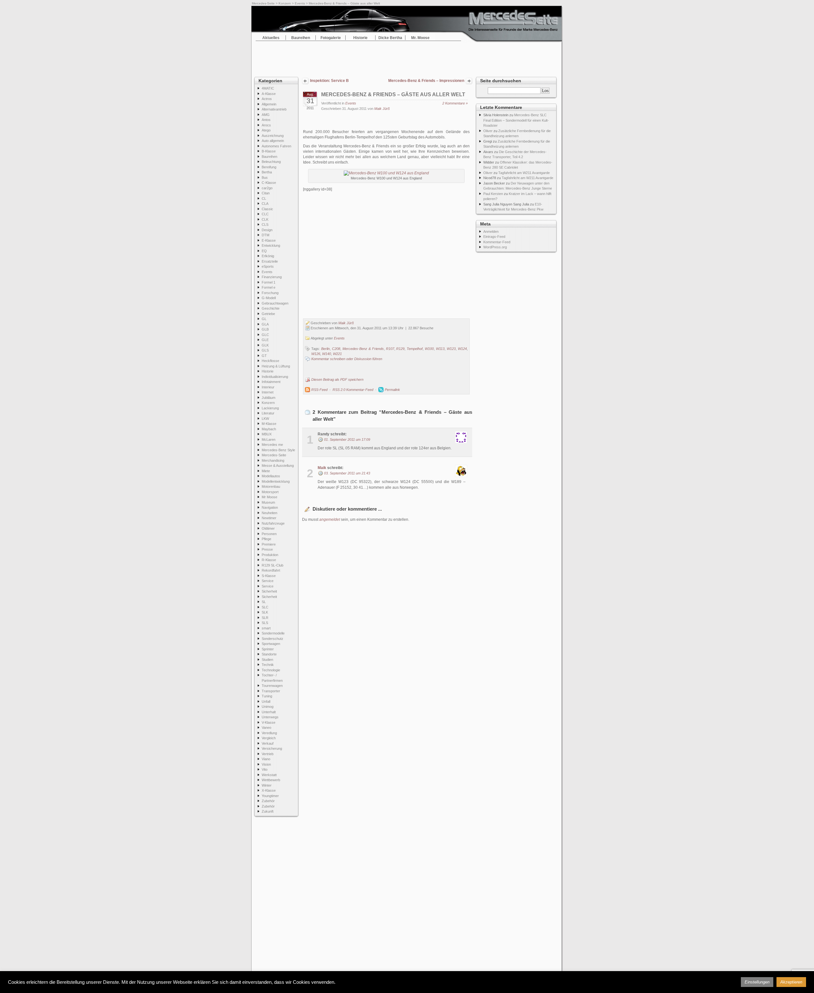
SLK (265, 612)
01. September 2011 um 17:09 (347, 439)
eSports (268, 266)
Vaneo (266, 727)
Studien (267, 659)
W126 (315, 354)
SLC (265, 607)
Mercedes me (272, 444)
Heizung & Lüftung (276, 366)
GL (264, 319)
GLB (265, 329)
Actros (267, 99)
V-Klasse (268, 722)
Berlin (325, 349)
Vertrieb (267, 754)
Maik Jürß (382, 109)
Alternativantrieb (274, 109)
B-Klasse (269, 151)
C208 (336, 349)
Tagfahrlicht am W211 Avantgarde (524, 173)
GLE (265, 340)
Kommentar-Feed (496, 242)
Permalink (392, 390)
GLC (265, 335)
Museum (268, 502)
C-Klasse (269, 183)
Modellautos (271, 476)
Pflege (266, 539)
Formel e (268, 287)
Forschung (270, 293)
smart (266, 628)
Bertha (267, 172)
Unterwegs (270, 717)
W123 (451, 349)
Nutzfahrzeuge (273, 523)
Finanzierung (272, 277)
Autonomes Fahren (276, 146)
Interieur (268, 387)
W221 (337, 354)
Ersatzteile (270, 261)
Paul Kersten (493, 194)
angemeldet (329, 519)
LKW (265, 418)
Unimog (267, 706)
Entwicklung (271, 245)
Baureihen (300, 38)
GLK (265, 345)
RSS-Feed (319, 390)
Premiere (269, 544)
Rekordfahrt (271, 570)
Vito (264, 769)
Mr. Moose (420, 38)
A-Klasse (269, 94)
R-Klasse (269, 560)
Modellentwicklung (276, 481)
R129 (400, 349)
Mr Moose (269, 497)
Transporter (271, 691)
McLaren (268, 439)
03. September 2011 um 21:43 (347, 473)
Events (300, 3)
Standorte (269, 654)
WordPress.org (495, 247)
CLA (265, 203)
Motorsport (270, 492)
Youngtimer (270, 796)
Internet (267, 392)
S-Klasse (269, 576)
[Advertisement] (407, 57)
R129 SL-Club (272, 565)
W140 (326, 354)
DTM (265, 235)
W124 (462, 349)
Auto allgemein (273, 141)
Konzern (285, 3)
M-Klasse (269, 424)
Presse (267, 549)
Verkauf (267, 743)
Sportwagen (271, 644)
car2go (267, 188)
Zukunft (267, 811)
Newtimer (269, 518)
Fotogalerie (331, 38)
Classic (267, 209)
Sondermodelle (273, 633)
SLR (265, 618)
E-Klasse (269, 240)
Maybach (269, 429)
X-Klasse (269, 790)
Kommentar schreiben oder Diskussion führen (346, 359)
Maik (322, 468)
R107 (390, 349)
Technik (268, 665)
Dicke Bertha (390, 38)
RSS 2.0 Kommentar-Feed (353, 390)
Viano (266, 759)
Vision (266, 764)
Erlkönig (268, 256)
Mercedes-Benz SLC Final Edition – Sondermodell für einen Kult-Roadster (516, 120)
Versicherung (272, 748)
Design (267, 230)
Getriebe (268, 314)
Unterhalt (269, 712)
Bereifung (269, 167)
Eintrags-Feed (494, 236)
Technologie (271, 670)
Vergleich (269, 738)
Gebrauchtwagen (275, 303)
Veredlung (269, 733)
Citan (266, 193)
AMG (266, 115)
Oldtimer (268, 528)
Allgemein (269, 104)
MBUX (267, 434)
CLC (265, 214)
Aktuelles (270, 38)
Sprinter (268, 649)
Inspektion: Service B (329, 80)
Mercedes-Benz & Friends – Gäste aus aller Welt (393, 94)
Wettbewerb (271, 780)
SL (264, 602)
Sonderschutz (272, 639)
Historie (360, 38)
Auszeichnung (273, 136)
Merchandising (273, 460)
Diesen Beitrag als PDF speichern (337, 379)
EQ (264, 251)
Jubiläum (268, 397)
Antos (266, 120)
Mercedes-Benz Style (278, 450)
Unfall (266, 701)
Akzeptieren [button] (791, 982)
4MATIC (268, 88)
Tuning (267, 696)
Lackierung (270, 408)
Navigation (270, 507)
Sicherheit (269, 591)
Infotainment (271, 382)
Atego (266, 130)
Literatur (268, 413)
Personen (269, 534)
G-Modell (269, 298)
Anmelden (491, 231)
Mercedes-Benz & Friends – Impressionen (426, 80)
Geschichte (270, 308)
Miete (266, 471)
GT (264, 356)
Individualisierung (275, 377)
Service (267, 581)
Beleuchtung (271, 162)
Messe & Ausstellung (278, 465)
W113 (440, 349)
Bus (265, 177)
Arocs (266, 125)
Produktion (270, 555)
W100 (429, 349)
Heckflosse (270, 361)
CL (264, 198)
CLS (265, 224)
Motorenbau (271, 486)
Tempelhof (415, 349)
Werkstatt (269, 775)
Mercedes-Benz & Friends (363, 349)
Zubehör (268, 801)
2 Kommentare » (455, 103)
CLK (265, 219)
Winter (267, 785)
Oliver (488, 131)
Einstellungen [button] (757, 982)
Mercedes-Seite (263, 3)
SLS (265, 623)
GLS (265, 350)
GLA (265, 324)
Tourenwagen (272, 686)
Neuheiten (269, 513)
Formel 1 (268, 282)
